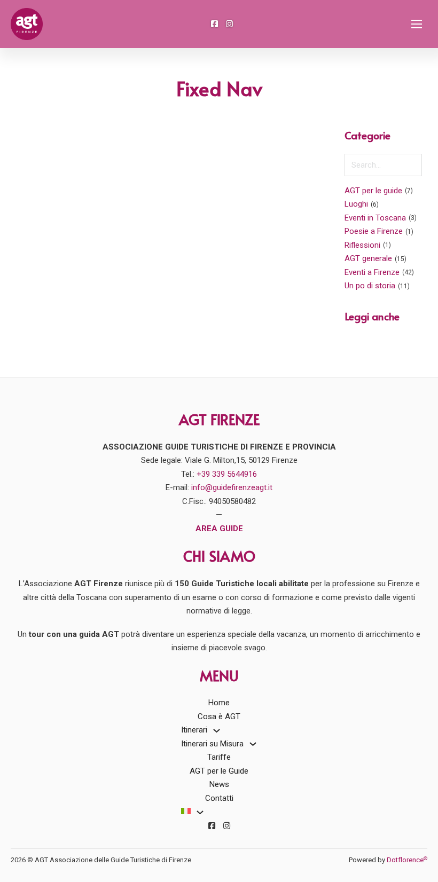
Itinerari (194, 730)
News (219, 784)
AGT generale (368, 258)
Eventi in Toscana (375, 218)
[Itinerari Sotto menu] (217, 731)
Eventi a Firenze (372, 272)
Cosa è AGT (219, 716)
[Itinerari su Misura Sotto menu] (253, 744)
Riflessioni (362, 245)
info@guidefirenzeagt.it (231, 487)
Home (219, 702)
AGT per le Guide (219, 771)
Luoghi (356, 204)
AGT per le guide (373, 190)
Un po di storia (370, 285)
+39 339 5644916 (227, 474)
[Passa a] (186, 812)
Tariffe (219, 757)
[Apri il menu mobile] (416, 24)
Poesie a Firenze (374, 231)
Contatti (219, 798)
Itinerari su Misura (212, 744)
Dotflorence (407, 860)
